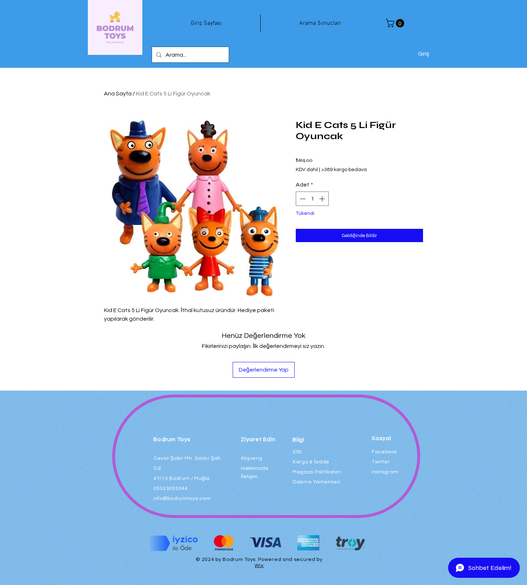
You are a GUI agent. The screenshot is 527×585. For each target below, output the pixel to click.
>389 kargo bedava (344, 169)
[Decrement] (302, 199)
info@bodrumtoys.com (181, 498)
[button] (396, 23)
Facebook (384, 451)
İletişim (249, 476)
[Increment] (323, 199)
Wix (259, 565)
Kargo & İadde (311, 461)
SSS (297, 451)
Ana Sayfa (118, 93)
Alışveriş (251, 458)
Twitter (381, 461)
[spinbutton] (312, 199)
